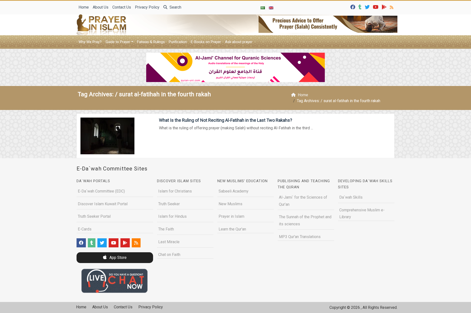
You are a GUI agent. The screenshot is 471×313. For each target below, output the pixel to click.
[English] (271, 7)
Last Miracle (169, 242)
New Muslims (230, 204)
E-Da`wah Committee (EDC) (101, 191)
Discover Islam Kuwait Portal (103, 204)
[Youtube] (376, 7)
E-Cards (85, 229)
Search (175, 7)
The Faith (166, 229)
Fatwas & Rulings (151, 42)
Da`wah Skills (351, 197)
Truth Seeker (169, 204)
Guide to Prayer (117, 42)
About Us (100, 7)
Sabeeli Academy (234, 191)
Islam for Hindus (172, 216)
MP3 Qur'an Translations (300, 236)
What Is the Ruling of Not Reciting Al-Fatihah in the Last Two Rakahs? (225, 120)
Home (83, 7)
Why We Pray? (90, 42)
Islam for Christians (175, 191)
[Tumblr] (360, 7)
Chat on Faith (169, 254)
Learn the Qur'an (232, 229)
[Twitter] (368, 7)
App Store (117, 257)
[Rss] (392, 7)
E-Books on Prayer (206, 42)
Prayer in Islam (231, 216)
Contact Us (121, 7)
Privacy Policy (147, 7)
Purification (178, 42)
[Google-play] (385, 7)
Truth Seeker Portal (94, 216)
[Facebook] (353, 7)
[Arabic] (263, 7)
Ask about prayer (238, 42)
